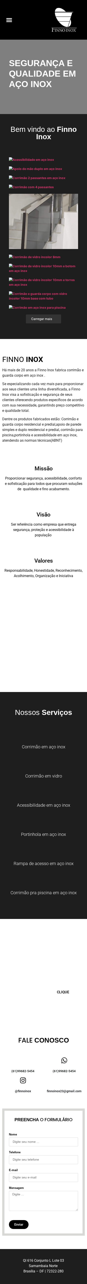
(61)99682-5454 (22, 1071)
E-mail (13, 1170)
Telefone (15, 1152)
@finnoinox (23, 1091)
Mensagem (16, 1188)
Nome (13, 1134)
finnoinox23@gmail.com (64, 1091)
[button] (9, 19)
